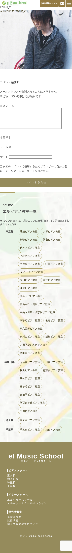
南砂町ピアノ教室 (30, 320)
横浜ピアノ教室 (29, 370)
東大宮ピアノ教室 (30, 420)
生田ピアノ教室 (29, 410)
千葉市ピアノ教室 (30, 429)
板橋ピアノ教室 (54, 336)
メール (5, 147)
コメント (7, 105)
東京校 (11, 475)
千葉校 (11, 486)
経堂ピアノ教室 (54, 263)
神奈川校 (13, 479)
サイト (4, 156)
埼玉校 (11, 482)
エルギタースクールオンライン (27, 503)
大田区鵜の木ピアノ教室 (34, 344)
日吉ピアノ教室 (54, 362)
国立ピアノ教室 (51, 280)
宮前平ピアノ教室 (30, 394)
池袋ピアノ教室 (29, 231)
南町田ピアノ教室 (30, 352)
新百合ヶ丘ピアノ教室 (32, 402)
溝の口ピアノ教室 (30, 378)
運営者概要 (14, 517)
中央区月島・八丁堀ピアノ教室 (37, 312)
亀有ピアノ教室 (54, 320)
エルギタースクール (20, 499)
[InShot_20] (36, 73)
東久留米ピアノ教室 (31, 328)
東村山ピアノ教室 (30, 336)
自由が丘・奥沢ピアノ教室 (35, 304)
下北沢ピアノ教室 (30, 255)
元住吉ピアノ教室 (30, 362)
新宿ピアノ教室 (51, 239)
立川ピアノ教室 (29, 280)
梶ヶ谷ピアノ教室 (30, 386)
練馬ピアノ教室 (29, 288)
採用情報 (13, 520)
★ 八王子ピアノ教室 (31, 271)
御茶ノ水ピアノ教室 (31, 296)
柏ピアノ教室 (52, 429)
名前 (4, 137)
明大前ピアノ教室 (30, 263)
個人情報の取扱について (23, 524)
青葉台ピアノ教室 (53, 370)
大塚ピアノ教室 (51, 231)
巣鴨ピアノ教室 (29, 239)
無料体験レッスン (49, 3)
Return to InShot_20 (13, 11)
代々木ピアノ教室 (30, 247)
